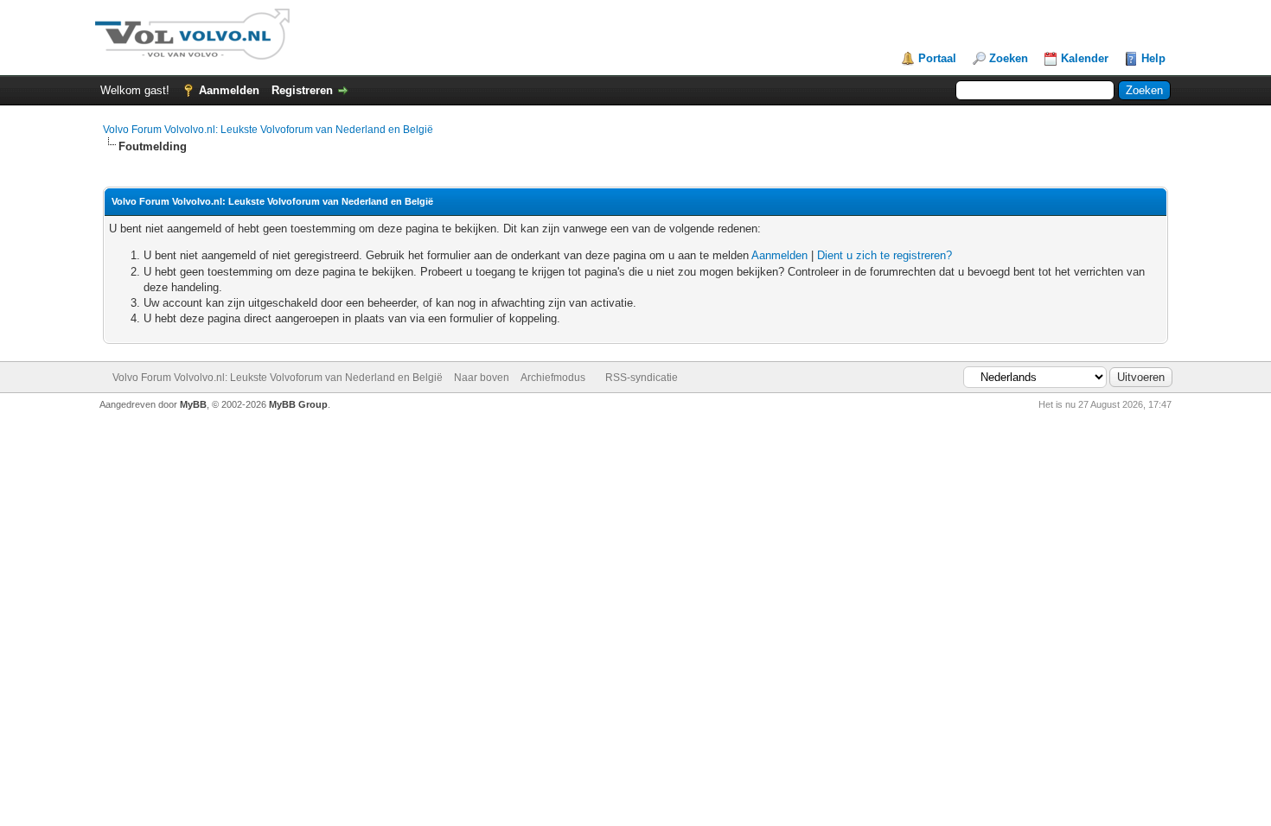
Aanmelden (229, 90)
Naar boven (481, 378)
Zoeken (1008, 58)
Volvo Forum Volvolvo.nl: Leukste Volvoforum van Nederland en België (268, 130)
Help (1153, 58)
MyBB (193, 404)
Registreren (302, 90)
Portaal (937, 58)
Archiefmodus (553, 378)
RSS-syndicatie (641, 378)
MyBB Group (298, 404)
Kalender (1084, 58)
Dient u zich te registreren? (884, 255)
